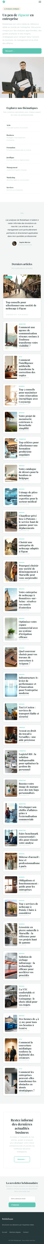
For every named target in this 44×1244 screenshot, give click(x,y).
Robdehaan (7, 1218)
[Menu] (40, 1)
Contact (25, 1232)
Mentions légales (15, 1232)
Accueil (4, 1232)
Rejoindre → (22, 1159)
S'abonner (15, 1205)
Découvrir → (10, 51)
